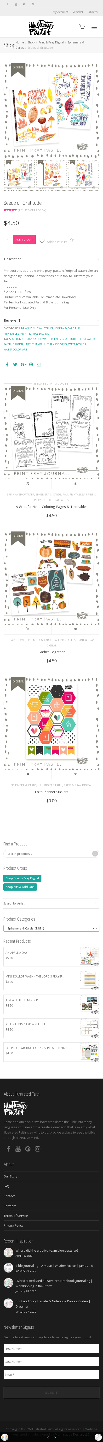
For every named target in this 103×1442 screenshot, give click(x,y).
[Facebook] (8, 4)
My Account (60, 12)
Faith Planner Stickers (51, 792)
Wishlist (78, 12)
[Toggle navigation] (94, 27)
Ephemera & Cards (63, 328)
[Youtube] (16, 4)
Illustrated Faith (50, 785)
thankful (39, 344)
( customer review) (32, 210)
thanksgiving (57, 344)
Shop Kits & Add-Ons (20, 887)
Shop (31, 42)
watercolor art (15, 349)
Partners (10, 1206)
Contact (9, 1196)
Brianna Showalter (35, 328)
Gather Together (52, 652)
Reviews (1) (13, 320)
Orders (92, 12)
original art (21, 344)
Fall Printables (74, 494)
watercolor (77, 344)
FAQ (6, 1186)
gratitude (69, 339)
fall (57, 339)
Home (20, 42)
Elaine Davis (16, 640)
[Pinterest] (24, 4)
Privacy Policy (13, 1225)
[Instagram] (32, 4)
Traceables (61, 500)
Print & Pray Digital (51, 42)
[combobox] (51, 928)
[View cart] (81, 27)
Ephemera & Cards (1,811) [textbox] (50, 928)
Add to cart (24, 239)
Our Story (10, 1176)
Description (13, 259)
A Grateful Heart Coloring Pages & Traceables (51, 506)
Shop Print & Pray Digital (22, 878)
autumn (17, 339)
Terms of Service (16, 1215)
